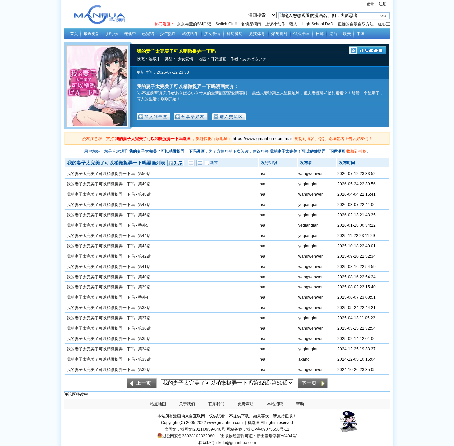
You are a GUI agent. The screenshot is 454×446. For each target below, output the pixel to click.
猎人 (293, 24)
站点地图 (158, 404)
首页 (74, 33)
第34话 (144, 349)
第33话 (144, 359)
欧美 (347, 33)
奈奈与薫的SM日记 (194, 24)
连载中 (130, 33)
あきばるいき (254, 59)
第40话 (144, 277)
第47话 (144, 204)
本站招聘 (275, 404)
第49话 (144, 184)
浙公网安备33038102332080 (188, 436)
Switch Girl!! (226, 24)
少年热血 (168, 33)
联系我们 (216, 404)
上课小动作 (275, 24)
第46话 (144, 215)
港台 (333, 33)
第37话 (144, 318)
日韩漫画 (218, 59)
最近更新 (92, 33)
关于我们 (187, 404)
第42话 (144, 256)
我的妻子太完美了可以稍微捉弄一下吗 (176, 51)
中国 (361, 33)
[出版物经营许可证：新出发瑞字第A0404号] (258, 436)
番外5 (143, 225)
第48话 (144, 194)
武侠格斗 (190, 33)
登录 (370, 4)
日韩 (320, 33)
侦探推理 (301, 33)
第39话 (144, 287)
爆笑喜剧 (279, 33)
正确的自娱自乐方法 (356, 24)
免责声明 (246, 404)
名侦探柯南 (251, 24)
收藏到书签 (356, 151)
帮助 (300, 404)
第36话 (144, 328)
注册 (383, 4)
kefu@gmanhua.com (237, 442)
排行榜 (112, 33)
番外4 (143, 297)
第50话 (144, 173)
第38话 (144, 307)
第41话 (144, 266)
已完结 (148, 33)
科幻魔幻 (235, 33)
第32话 (144, 369)
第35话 (144, 338)
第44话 (144, 235)
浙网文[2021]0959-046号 (202, 429)
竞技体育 (257, 33)
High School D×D (317, 24)
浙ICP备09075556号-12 (267, 429)
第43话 (144, 246)
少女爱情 (212, 33)
